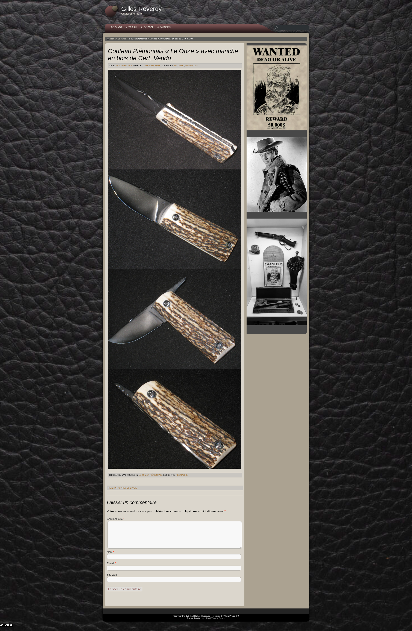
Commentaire (115, 519)
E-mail (111, 563)
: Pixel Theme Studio (215, 618)
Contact (147, 27)
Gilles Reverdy (151, 66)
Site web (112, 574)
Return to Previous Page (122, 488)
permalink (182, 475)
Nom (110, 552)
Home (113, 39)
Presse (131, 27)
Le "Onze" (122, 39)
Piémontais (191, 66)
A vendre (164, 27)
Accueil (116, 27)
